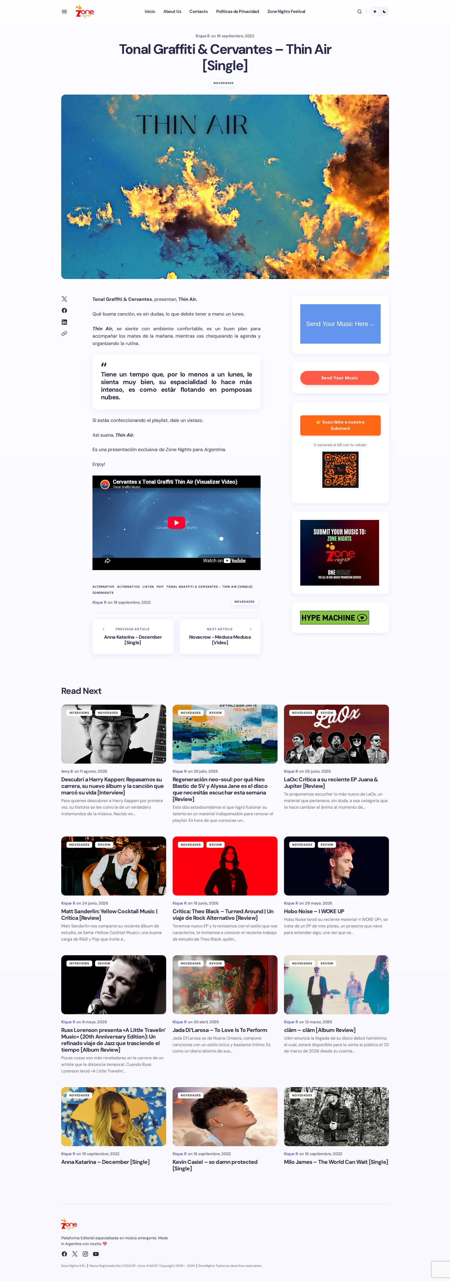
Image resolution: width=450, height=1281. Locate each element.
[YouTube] (96, 1254)
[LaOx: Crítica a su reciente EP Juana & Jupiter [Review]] (336, 734)
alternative (103, 586)
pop (160, 586)
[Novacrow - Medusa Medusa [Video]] (220, 636)
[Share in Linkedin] (64, 322)
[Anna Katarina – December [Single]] (113, 1116)
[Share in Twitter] (64, 299)
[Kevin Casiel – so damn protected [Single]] (225, 1116)
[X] (75, 1254)
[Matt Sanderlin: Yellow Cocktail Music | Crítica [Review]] (113, 866)
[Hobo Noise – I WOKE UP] (336, 866)
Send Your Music (339, 377)
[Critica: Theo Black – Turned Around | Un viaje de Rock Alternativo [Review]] (225, 866)
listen (148, 586)
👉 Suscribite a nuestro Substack (340, 425)
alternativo (128, 586)
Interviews (79, 713)
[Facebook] (64, 1254)
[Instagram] (85, 1254)
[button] (64, 11)
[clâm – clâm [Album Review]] (336, 984)
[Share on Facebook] (64, 310)
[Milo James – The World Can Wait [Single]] (336, 1116)
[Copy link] (64, 333)
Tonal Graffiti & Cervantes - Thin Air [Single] (209, 586)
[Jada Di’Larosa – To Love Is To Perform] (225, 984)
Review (215, 713)
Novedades (224, 83)
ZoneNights (103, 593)
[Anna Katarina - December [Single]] (132, 636)
